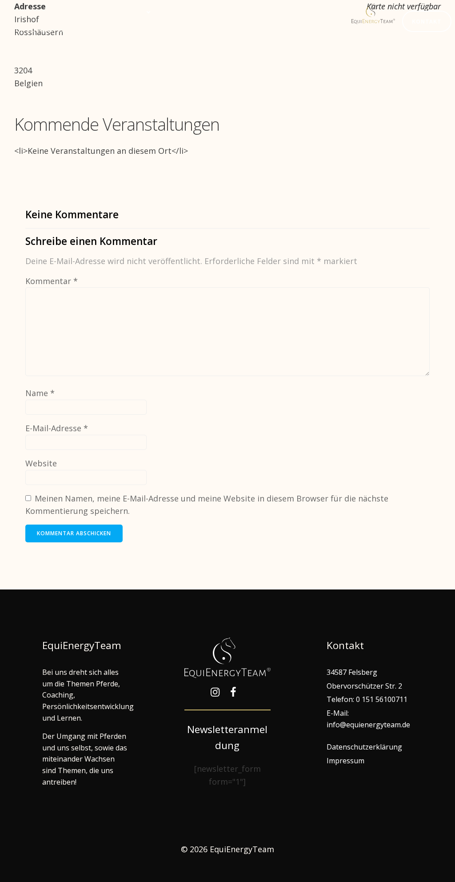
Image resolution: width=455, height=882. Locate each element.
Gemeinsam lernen (108, 12)
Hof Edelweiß (38, 30)
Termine (181, 12)
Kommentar (51, 281)
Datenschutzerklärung (364, 747)
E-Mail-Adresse (56, 428)
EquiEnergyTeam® (246, 12)
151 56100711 (384, 699)
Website (41, 463)
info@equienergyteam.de (368, 725)
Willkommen (34, 12)
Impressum (345, 761)
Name (40, 393)
